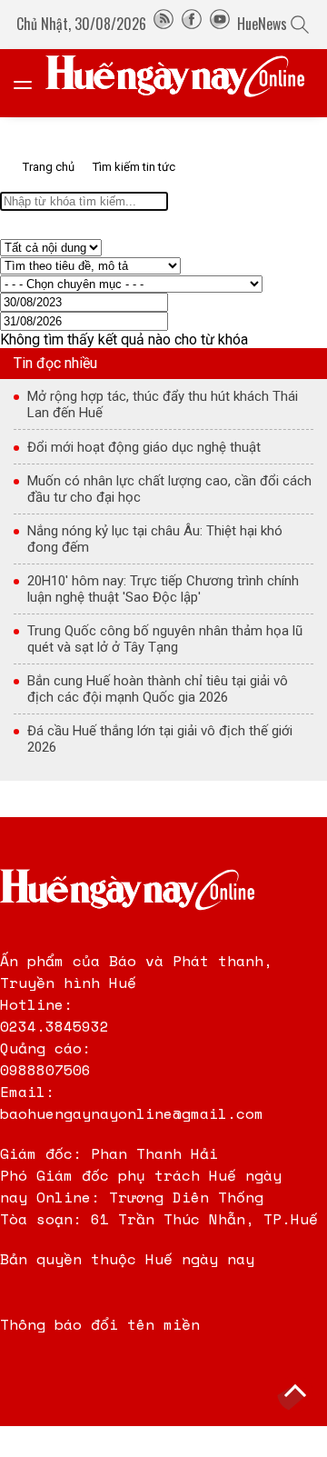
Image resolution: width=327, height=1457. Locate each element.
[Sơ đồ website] (163, 24)
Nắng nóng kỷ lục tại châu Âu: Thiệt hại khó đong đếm (154, 539)
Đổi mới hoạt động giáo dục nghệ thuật (144, 447)
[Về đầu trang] (295, 1393)
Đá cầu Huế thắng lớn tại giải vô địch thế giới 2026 (159, 739)
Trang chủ (48, 167)
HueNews (262, 24)
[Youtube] (220, 24)
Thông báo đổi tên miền (100, 1324)
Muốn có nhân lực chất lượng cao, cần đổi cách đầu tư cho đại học (169, 489)
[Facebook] (192, 24)
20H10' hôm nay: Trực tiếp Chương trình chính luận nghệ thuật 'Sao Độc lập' (163, 589)
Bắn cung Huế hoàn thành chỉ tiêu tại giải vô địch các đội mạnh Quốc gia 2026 (157, 689)
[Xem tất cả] (32, 83)
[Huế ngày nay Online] (186, 83)
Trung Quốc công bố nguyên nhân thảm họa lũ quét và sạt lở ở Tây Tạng (164, 639)
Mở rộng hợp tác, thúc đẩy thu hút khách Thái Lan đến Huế (162, 404)
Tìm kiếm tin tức (134, 167)
